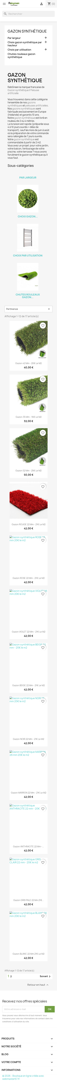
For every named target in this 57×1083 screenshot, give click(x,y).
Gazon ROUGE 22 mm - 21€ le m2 (28, 524)
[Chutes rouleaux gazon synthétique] (28, 276)
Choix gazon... (28, 216)
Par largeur (14, 38)
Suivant (46, 976)
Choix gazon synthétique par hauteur (25, 44)
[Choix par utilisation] (28, 237)
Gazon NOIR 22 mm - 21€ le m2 (28, 739)
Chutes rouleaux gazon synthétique (21, 55)
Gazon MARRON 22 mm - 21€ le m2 (28, 792)
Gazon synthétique (27, 31)
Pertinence (28, 309)
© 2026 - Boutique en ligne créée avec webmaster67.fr (23, 1077)
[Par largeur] (28, 173)
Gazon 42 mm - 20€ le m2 (28, 363)
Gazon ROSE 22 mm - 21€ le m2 (29, 578)
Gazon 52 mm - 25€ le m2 (28, 470)
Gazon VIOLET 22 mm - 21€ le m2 (28, 631)
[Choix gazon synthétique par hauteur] (28, 198)
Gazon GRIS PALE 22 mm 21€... (28, 900)
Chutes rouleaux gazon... (28, 296)
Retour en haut (38, 985)
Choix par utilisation (19, 49)
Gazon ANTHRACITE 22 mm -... (28, 846)
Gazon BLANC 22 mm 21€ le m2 (28, 953)
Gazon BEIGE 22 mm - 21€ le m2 (28, 685)
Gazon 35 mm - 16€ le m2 (28, 416)
